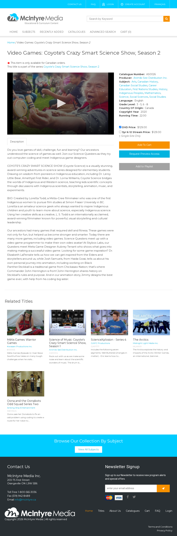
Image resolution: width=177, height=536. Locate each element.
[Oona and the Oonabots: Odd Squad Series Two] (25, 383)
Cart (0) (125, 31)
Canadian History (148, 81)
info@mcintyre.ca (25, 499)
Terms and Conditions (160, 526)
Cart (147, 510)
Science (124, 96)
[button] (60, 103)
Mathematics (153, 93)
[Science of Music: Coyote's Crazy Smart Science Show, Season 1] (67, 322)
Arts (134, 81)
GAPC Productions (100, 343)
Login (110, 4)
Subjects (28, 31)
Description (17, 141)
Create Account (135, 4)
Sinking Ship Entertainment (21, 407)
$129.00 (134, 127)
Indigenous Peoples (131, 93)
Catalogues (76, 31)
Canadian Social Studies (133, 85)
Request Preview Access (144, 153)
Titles (101, 510)
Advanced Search (103, 31)
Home (14, 31)
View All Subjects (88, 449)
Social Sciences (139, 96)
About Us (115, 510)
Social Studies (157, 96)
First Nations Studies (145, 89)
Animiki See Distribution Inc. (150, 77)
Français (160, 4)
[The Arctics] (151, 322)
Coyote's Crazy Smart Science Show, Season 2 (71, 66)
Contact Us (74, 4)
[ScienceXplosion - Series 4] (109, 322)
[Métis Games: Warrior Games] (25, 322)
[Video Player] (60, 104)
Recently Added (52, 31)
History (163, 89)
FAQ (93, 4)
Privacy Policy (164, 530)
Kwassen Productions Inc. (19, 346)
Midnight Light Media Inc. (145, 343)
